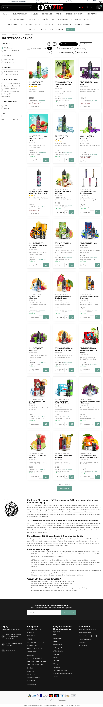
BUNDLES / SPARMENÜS (60, 19)
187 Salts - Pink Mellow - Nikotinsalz (37, 456)
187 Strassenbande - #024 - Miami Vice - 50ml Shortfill (38, 192)
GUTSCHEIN (49, 24)
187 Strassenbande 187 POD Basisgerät (88, 192)
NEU (51, 30)
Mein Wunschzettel (85, 639)
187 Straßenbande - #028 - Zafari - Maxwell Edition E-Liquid (64, 84)
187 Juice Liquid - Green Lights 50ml (63, 138)
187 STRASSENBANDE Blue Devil (88, 244)
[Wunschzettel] (92, 7)
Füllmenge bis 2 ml (11, 71)
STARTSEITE (43, 30)
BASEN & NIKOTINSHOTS (74, 14)
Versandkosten (42, 100)
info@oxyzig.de (10, 651)
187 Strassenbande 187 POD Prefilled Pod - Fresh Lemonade (38, 245)
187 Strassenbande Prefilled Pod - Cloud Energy (62, 403)
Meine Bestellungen (85, 633)
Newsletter (56, 667)
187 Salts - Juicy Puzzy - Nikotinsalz (63, 456)
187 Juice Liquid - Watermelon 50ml (35, 83)
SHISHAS (29, 24)
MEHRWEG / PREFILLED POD (80, 19)
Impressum (56, 632)
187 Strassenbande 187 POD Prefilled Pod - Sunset (89, 456)
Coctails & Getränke (11, 91)
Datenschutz (57, 654)
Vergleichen (35, 106)
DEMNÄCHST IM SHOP (63, 24)
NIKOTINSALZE (47, 14)
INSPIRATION (89, 24)
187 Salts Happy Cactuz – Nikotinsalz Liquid (63, 297)
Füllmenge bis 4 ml (11, 74)
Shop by (55, 700)
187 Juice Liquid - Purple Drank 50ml (89, 138)
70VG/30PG (9, 60)
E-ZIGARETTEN (92, 14)
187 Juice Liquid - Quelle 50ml (89, 83)
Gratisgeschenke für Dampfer (62, 674)
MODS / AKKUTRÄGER (17, 19)
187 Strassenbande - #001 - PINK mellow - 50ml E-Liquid (38, 138)
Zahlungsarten (57, 638)
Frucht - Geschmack (12, 83)
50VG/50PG (9, 62)
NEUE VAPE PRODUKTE (19, 14)
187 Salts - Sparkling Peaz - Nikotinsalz (89, 297)
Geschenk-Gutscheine (60, 670)
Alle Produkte (83, 645)
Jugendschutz (57, 645)
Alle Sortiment (8, 48)
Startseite (6, 14)
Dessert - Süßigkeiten (12, 86)
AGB (54, 635)
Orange (7, 94)
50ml (6, 105)
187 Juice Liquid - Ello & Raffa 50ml (63, 192)
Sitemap (55, 664)
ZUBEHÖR (45, 19)
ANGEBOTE (39, 24)
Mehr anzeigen (6, 96)
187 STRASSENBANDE (28, 34)
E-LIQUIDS (34, 14)
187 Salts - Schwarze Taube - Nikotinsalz (90, 402)
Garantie (56, 677)
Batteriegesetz (57, 648)
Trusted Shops (36, 705)
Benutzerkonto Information (87, 629)
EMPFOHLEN (78, 24)
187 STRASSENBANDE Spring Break (63, 244)
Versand (55, 641)
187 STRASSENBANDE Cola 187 (37, 402)
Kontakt (55, 657)
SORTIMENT (32, 30)
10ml (7, 108)
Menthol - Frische (10, 88)
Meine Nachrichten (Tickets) (88, 636)
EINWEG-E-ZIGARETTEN (14, 24)
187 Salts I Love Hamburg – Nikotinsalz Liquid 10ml (64, 349)
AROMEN (59, 14)
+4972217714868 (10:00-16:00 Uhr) (14, 644)
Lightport (62, 700)
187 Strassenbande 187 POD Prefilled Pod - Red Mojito (88, 350)
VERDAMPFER (33, 19)
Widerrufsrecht (58, 651)
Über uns (56, 661)
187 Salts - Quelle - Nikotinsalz (35, 349)
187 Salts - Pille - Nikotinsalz (34, 297)
